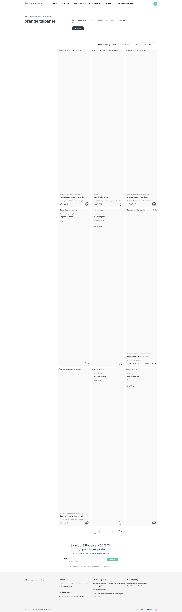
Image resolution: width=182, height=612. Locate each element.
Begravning (63, 214)
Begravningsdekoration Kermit (138, 356)
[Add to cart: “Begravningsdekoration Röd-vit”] (86, 523)
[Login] (149, 3)
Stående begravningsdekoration (142, 353)
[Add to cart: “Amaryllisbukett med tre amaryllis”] (86, 204)
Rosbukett (134, 194)
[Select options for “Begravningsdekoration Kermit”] (153, 363)
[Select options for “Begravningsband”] (86, 363)
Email (66, 558)
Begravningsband (71, 214)
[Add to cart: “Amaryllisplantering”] (119, 204)
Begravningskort (98, 373)
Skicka (112, 560)
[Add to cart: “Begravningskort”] (119, 523)
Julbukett (71, 194)
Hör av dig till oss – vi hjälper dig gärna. (72, 596)
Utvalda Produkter (80, 194)
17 (113, 531)
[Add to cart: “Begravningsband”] (119, 363)
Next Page (119, 531)
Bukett (129, 194)
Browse (78, 28)
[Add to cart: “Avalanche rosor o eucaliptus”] (153, 204)
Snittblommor (144, 194)
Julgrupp (96, 194)
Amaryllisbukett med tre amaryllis (72, 197)
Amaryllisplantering (101, 197)
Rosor (138, 194)
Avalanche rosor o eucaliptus (137, 197)
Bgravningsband (98, 214)
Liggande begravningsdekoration (75, 513)
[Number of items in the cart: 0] (155, 4)
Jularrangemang (64, 194)
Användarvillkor (99, 590)
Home (26, 16)
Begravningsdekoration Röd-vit (71, 516)
